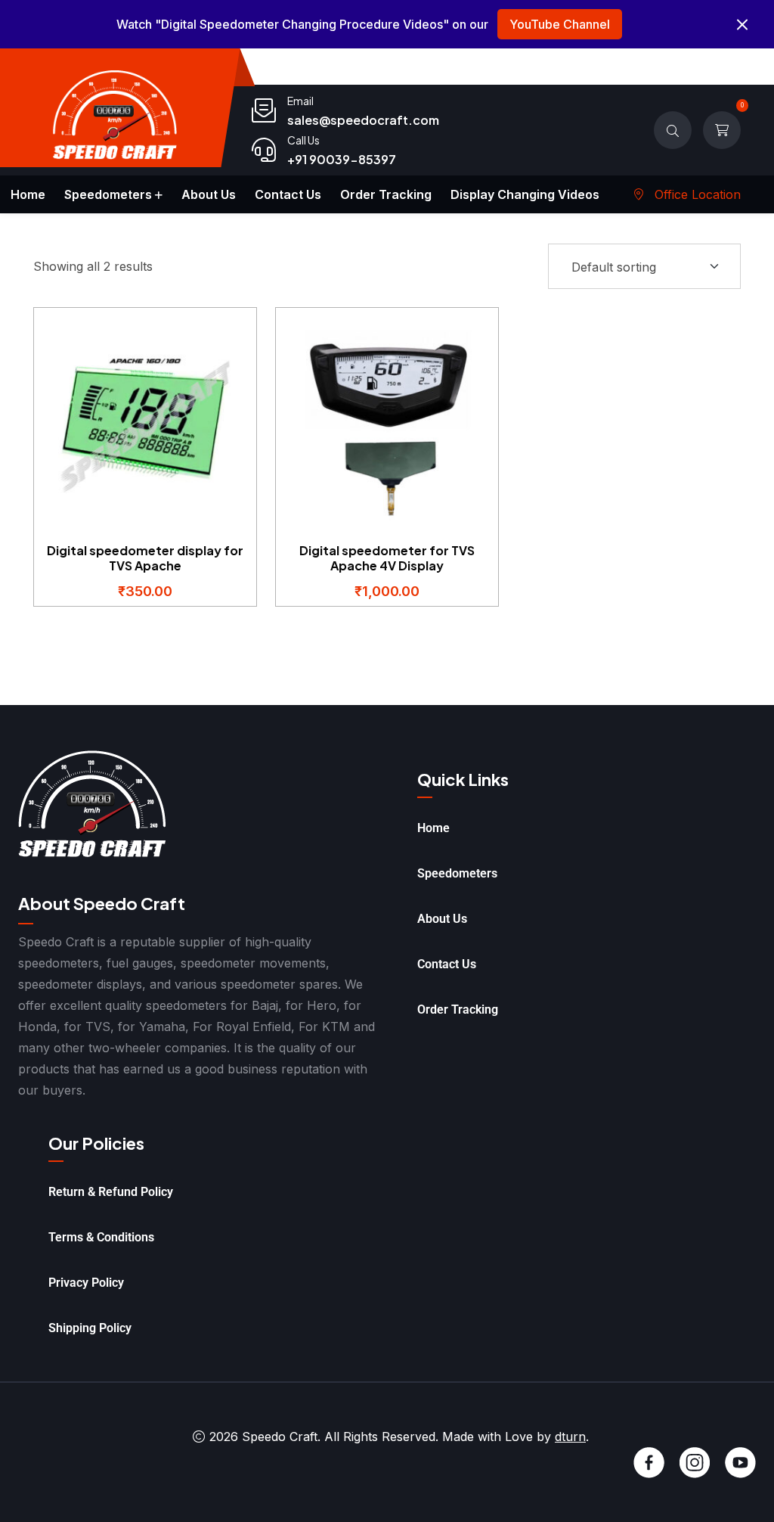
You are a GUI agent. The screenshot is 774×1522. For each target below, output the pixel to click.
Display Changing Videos (524, 194)
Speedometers (108, 194)
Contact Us (288, 194)
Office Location (696, 194)
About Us (208, 194)
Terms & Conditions (101, 1237)
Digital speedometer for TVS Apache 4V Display (387, 557)
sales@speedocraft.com (363, 120)
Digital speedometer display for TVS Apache (145, 557)
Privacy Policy (86, 1282)
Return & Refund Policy (110, 1192)
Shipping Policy (90, 1328)
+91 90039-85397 (341, 159)
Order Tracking (386, 194)
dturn (570, 1436)
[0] (722, 130)
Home (28, 194)
